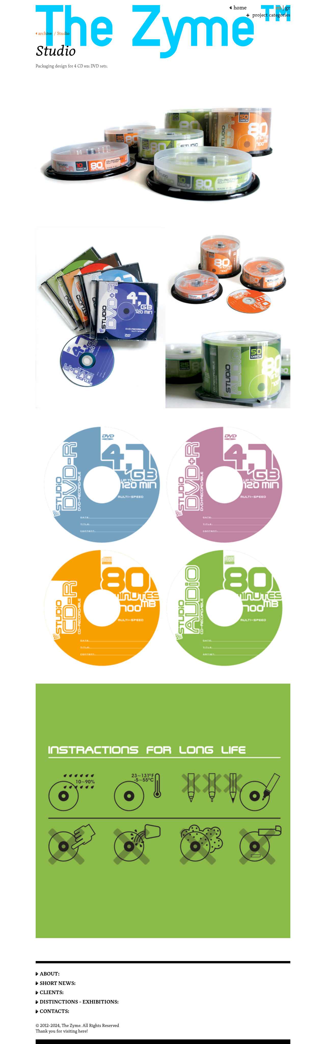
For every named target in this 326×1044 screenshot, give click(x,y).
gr (287, 8)
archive (45, 33)
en (278, 8)
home (240, 8)
